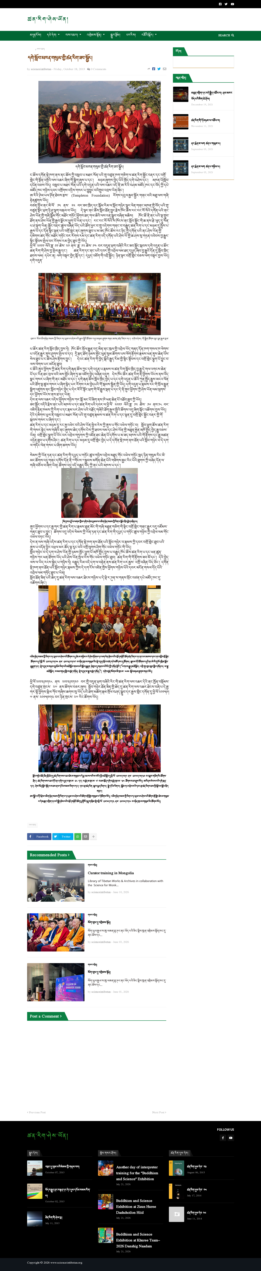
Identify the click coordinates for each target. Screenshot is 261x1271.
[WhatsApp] (77, 836)
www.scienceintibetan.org (66, 1262)
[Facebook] (153, 68)
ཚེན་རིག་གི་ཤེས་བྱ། (53, 1217)
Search (224, 35)
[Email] (164, 68)
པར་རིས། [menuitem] (131, 35)
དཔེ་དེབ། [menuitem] (51, 35)
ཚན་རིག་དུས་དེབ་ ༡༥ (197, 1190)
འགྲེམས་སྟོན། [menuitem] (94, 35)
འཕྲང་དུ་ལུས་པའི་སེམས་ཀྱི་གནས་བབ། (62, 1167)
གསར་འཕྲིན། (92, 865)
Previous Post (37, 1112)
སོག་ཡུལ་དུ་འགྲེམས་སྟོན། (99, 922)
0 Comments (98, 69)
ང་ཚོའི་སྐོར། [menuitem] (147, 35)
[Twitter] (159, 68)
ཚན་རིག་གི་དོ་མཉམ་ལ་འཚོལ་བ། (205, 120)
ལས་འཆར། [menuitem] (72, 35)
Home (31, 49)
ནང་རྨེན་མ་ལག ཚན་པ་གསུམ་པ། (205, 143)
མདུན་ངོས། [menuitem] (35, 35)
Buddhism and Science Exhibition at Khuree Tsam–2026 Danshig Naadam (138, 1240)
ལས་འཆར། (41, 49)
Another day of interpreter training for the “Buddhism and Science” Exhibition (137, 1172)
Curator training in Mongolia (111, 873)
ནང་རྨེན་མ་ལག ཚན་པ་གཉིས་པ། (205, 166)
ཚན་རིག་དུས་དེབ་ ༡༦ (197, 1167)
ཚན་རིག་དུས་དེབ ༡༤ (196, 1213)
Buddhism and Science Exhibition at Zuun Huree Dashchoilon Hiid (136, 1206)
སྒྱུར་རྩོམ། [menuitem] (115, 35)
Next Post (158, 1112)
